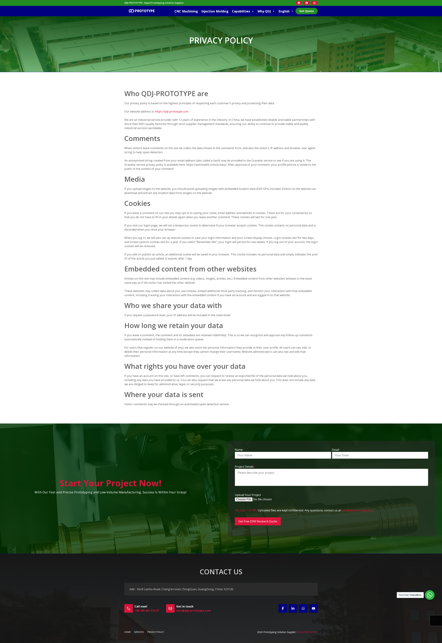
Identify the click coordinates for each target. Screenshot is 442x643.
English (284, 11)
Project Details (245, 467)
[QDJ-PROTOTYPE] (141, 11)
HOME (127, 632)
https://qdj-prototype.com (171, 111)
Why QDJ (264, 11)
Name (239, 450)
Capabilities (241, 11)
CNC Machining (186, 11)
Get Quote (306, 11)
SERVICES (139, 632)
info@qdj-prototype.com (357, 510)
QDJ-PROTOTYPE (308, 632)
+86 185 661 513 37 (146, 610)
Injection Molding (214, 11)
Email (336, 450)
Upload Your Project (248, 495)
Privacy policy (155, 632)
